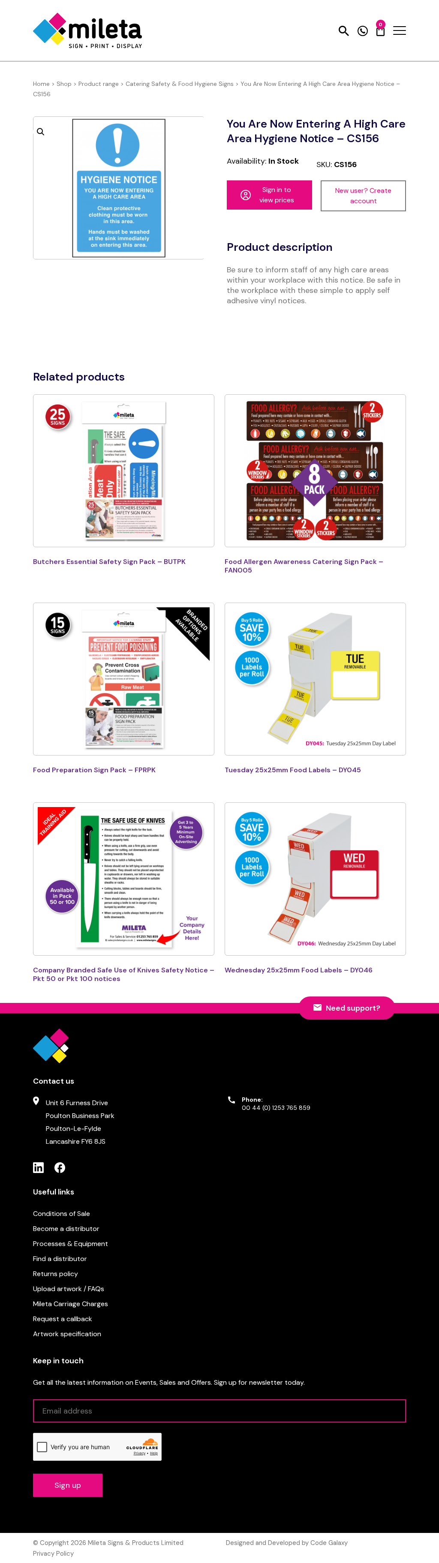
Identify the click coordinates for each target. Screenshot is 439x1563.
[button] (40, 132)
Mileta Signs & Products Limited (135, 1543)
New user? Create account (363, 195)
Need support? (353, 1008)
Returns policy (55, 1273)
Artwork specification (67, 1333)
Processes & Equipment (70, 1243)
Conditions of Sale (61, 1213)
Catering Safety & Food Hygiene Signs (180, 84)
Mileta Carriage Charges (70, 1303)
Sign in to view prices (276, 194)
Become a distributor (66, 1228)
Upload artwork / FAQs (68, 1288)
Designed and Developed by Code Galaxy (287, 1543)
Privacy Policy (53, 1553)
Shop (64, 84)
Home (41, 84)
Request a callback (62, 1318)
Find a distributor (60, 1258)
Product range (98, 84)
